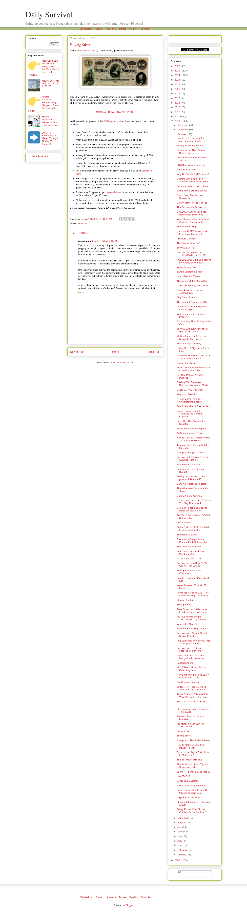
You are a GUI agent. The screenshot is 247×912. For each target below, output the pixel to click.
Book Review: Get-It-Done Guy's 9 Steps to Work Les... (194, 791)
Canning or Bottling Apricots (191, 483)
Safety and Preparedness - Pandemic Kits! (191, 552)
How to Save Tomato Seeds (191, 785)
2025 (178, 70)
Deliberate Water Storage (190, 389)
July (179, 827)
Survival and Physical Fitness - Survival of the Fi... (193, 458)
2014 (178, 102)
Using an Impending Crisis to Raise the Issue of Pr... (192, 509)
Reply (81, 292)
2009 (178, 860)
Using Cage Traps (186, 363)
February (182, 850)
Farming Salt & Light (85, 50)
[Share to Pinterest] (133, 219)
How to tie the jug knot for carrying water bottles (190, 139)
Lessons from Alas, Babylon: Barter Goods (192, 151)
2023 (178, 79)
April (180, 841)
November (183, 129)
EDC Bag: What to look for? (191, 165)
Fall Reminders (185, 662)
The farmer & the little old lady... (194, 281)
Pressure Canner (186, 238)
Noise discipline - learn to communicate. (190, 291)
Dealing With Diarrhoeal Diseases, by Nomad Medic (192, 383)
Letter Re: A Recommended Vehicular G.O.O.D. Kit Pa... (193, 688)
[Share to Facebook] (130, 219)
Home (115, 351)
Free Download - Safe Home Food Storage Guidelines (192, 610)
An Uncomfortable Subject (190, 433)
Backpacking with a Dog (189, 558)
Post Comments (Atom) (121, 362)
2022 (178, 84)
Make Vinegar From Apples (191, 428)
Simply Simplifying (186, 226)
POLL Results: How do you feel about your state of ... (193, 642)
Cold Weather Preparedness (192, 202)
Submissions (86, 29)
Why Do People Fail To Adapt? (193, 174)
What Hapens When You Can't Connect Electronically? (193, 220)
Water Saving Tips (186, 267)
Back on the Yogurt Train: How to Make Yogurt (193, 753)
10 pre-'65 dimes (113, 192)
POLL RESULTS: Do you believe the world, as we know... (194, 261)
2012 (178, 112)
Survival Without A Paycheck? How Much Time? (192, 330)
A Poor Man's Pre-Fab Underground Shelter (189, 400)
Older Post (154, 351)
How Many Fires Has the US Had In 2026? (50, 83)
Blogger (129, 905)
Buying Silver (184, 735)
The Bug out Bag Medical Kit (192, 302)
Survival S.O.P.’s (185, 247)
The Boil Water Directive (189, 759)
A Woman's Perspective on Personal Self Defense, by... (193, 540)
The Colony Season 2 (188, 243)
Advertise (111, 29)
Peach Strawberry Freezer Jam (193, 406)
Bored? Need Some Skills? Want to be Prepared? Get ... (194, 369)
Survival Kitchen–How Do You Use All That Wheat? (192, 564)
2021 (178, 89)
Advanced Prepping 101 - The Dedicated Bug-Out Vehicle (193, 594)
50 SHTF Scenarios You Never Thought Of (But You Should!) (50, 138)
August (181, 822)
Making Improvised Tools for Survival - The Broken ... (192, 337)
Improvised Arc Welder (189, 276)
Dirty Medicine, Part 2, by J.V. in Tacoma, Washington (194, 357)
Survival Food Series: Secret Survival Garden (192, 634)
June (180, 831)
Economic (83, 223)
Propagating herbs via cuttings (193, 186)
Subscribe (146, 29)
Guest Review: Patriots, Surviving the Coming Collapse (189, 414)
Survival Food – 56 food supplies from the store (190, 649)
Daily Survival (48, 14)
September (183, 818)
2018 (178, 93)
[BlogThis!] (124, 219)
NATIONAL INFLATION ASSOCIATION (115, 112)
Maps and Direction (187, 394)
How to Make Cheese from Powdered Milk (191, 746)
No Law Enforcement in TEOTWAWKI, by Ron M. (191, 254)
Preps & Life (183, 731)
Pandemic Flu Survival (188, 464)
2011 (177, 116)
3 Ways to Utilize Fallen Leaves (193, 740)
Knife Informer (40, 156)
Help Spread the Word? (189, 797)
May (180, 836)
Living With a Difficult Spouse (192, 190)
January (182, 854)
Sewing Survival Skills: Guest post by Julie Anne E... (192, 478)
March (181, 845)
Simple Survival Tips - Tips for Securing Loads (192, 766)
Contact (99, 29)
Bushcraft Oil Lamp (187, 534)
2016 (178, 98)
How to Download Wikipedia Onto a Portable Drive (50, 120)
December (183, 125)
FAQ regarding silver (114, 121)
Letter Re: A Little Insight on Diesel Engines (191, 308)
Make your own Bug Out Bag (192, 628)
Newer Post (77, 351)
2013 (178, 107)
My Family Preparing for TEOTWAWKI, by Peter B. (192, 618)
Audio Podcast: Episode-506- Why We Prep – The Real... (192, 695)
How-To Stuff (183, 776)
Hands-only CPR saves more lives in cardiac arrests (192, 232)
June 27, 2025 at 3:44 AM (104, 241)
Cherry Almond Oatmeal (189, 496)
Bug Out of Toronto (187, 297)
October (182, 134)
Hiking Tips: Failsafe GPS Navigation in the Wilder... (191, 657)
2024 (178, 75)
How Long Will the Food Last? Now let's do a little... (193, 676)
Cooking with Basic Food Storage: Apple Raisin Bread (193, 180)
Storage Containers (187, 600)
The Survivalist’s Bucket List (191, 207)
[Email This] (120, 219)
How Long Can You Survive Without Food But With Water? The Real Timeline (43, 67)
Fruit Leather (184, 522)
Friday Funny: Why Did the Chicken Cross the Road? (192, 811)
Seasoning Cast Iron (187, 780)
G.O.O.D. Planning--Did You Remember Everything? (192, 213)
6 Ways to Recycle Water (190, 452)
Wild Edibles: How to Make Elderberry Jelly (191, 669)
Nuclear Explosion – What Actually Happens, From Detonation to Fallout (43, 103)
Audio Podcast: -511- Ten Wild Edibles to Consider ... (193, 528)
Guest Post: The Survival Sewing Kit (190, 196)
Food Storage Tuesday (189, 343)
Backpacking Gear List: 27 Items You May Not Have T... (194, 502)
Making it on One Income (190, 145)
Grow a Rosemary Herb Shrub (193, 285)
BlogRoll (133, 29)
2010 (178, 121)
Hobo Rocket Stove (187, 169)
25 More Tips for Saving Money (193, 771)
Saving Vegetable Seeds (190, 271)
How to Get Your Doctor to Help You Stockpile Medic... (193, 439)
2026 (178, 66)
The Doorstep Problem (189, 546)
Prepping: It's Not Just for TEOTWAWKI (190, 725)
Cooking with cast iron (188, 682)
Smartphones (184, 604)
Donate (122, 29)
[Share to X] (127, 219)
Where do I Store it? (187, 624)
